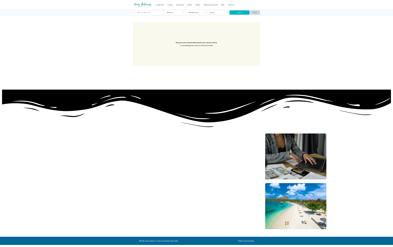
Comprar (170, 5)
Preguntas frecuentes (211, 5)
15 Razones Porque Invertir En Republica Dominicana (349, 206)
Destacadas (180, 5)
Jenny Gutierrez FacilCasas (16, 199)
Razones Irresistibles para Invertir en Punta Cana (347, 156)
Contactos (231, 5)
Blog (222, 5)
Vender (189, 5)
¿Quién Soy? (160, 5)
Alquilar (197, 5)
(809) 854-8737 (12, 195)
